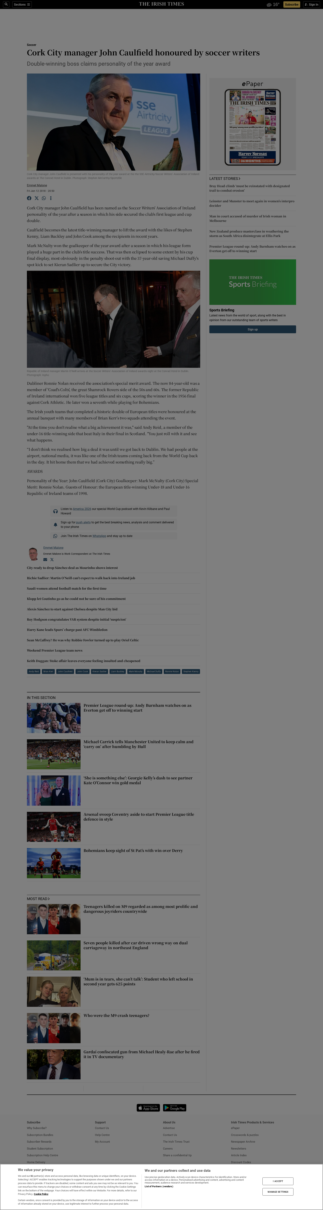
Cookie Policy (41, 1194)
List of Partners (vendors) (159, 1186)
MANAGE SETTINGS (278, 1191)
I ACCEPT (278, 1181)
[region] (161, 1187)
